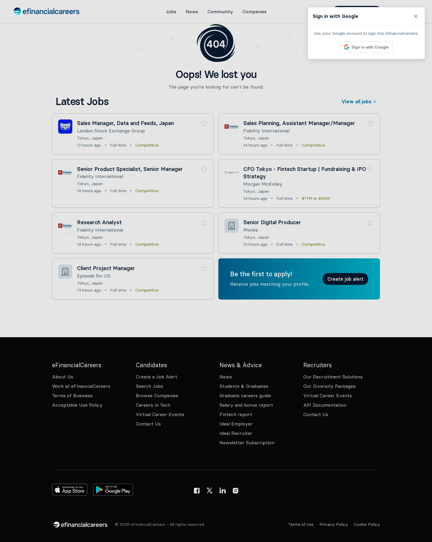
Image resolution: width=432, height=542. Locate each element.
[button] (216, 271)
